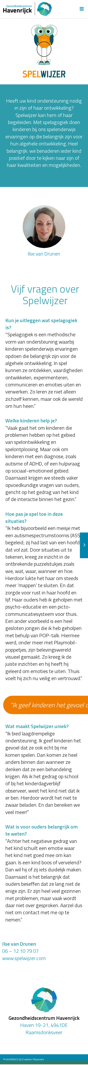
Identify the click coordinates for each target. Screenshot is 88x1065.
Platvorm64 (38, 1059)
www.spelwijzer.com (24, 958)
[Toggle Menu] (82, 8)
